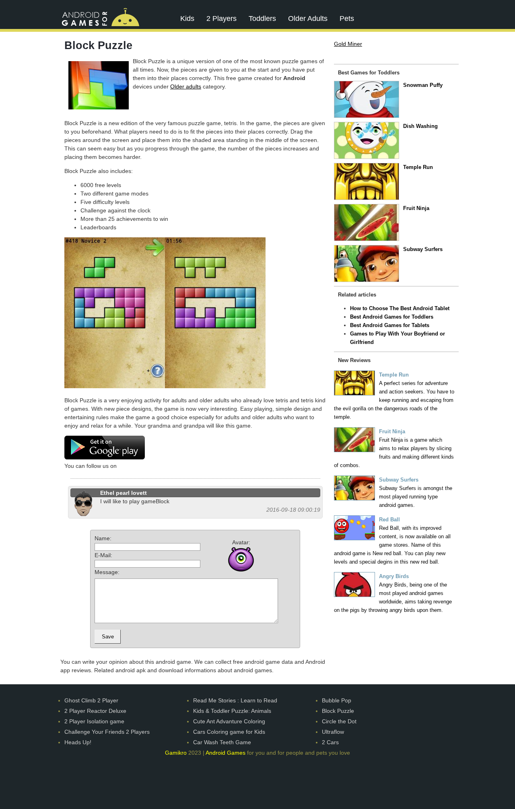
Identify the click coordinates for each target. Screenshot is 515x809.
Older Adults (308, 18)
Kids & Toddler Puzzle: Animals (232, 711)
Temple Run (418, 167)
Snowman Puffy (423, 85)
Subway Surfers (423, 249)
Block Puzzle (338, 711)
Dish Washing (420, 126)
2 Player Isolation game (94, 721)
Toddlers (262, 18)
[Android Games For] (100, 16)
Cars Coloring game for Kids (229, 732)
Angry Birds (394, 576)
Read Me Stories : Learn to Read (235, 700)
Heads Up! (77, 742)
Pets (347, 18)
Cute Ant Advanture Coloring (229, 721)
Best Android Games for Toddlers (391, 317)
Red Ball (389, 520)
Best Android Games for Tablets (389, 325)
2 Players (221, 18)
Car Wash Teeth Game (222, 742)
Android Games (225, 752)
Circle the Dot (339, 721)
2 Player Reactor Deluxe (95, 711)
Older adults (185, 86)
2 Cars (330, 742)
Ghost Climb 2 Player (91, 700)
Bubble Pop (336, 700)
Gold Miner (348, 44)
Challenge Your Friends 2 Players (107, 732)
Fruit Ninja (416, 208)
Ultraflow (333, 732)
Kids (187, 18)
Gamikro (176, 752)
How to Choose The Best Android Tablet (399, 308)
